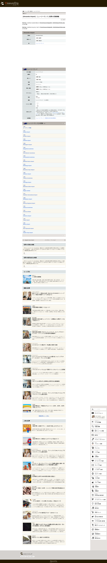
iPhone (54, 112)
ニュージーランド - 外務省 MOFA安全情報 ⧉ (46, 118)
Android (57, 112)
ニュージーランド (40, 43)
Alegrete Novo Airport (29, 240)
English (64, 19)
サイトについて (23, 556)
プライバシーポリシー (30, 556)
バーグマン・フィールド (50, 240)
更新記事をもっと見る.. (44, 416)
